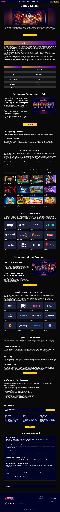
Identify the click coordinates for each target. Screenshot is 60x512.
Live (22, 172)
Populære (9, 172)
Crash (36, 172)
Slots (49, 172)
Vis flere (30, 426)
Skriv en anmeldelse (50, 410)
